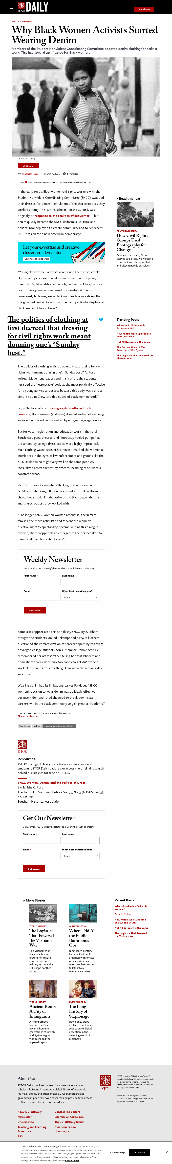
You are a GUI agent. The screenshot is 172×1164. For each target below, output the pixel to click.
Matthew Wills (30, 174)
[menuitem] (144, 9)
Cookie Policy (72, 1160)
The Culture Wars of (131, 348)
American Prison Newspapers (65, 1129)
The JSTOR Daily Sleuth (69, 1122)
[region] (86, 1152)
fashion (37, 726)
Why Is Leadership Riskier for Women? (131, 907)
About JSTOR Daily (30, 1112)
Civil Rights (24, 726)
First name (31, 575)
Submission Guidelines (69, 1117)
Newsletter (144, 9)
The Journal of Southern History (59, 726)
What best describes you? (77, 591)
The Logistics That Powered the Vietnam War (135, 357)
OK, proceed (139, 1152)
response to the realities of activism (60, 215)
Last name (68, 575)
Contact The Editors (67, 1112)
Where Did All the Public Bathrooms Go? (131, 326)
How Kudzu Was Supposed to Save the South (134, 335)
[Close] (166, 1152)
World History (37, 926)
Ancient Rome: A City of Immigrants (42, 1011)
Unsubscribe (26, 1122)
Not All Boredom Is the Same (133, 342)
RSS (20, 1136)
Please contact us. (28, 716)
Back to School (123, 914)
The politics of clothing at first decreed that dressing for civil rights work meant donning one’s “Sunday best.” (49, 337)
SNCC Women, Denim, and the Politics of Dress (51, 782)
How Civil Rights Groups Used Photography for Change (132, 243)
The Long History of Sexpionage (79, 1011)
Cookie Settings (117, 1152)
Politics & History (22, 21)
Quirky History (77, 926)
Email (28, 591)
